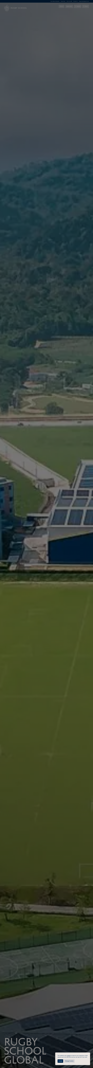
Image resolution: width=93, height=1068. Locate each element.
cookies (68, 1055)
